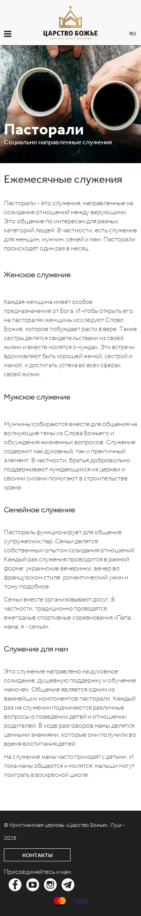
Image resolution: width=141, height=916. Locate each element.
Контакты (37, 855)
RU (132, 33)
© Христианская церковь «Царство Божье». (57, 825)
